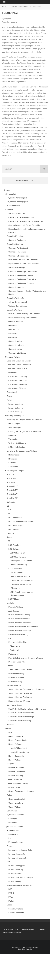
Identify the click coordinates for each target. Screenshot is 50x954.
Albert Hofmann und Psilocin (20, 670)
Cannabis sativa (15, 349)
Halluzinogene (14, 455)
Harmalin (10, 533)
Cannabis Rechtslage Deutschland (22, 271)
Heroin (9, 732)
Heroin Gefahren (15, 744)
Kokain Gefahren (15, 408)
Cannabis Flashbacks (17, 252)
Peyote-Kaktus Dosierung (19, 615)
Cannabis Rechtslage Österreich (22, 279)
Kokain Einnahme (15, 404)
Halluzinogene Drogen (14, 471)
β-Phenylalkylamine (16, 447)
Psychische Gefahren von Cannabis (23, 264)
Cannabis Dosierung (17, 240)
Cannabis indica (15, 341)
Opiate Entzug (14, 787)
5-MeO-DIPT (12, 490)
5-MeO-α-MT (12, 498)
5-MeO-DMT (12, 494)
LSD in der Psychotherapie (21, 580)
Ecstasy (10, 846)
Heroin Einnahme (15, 736)
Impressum (15, 947)
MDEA (11, 901)
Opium (9, 795)
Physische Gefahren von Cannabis (23, 260)
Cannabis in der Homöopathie (21, 217)
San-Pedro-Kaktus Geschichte (21, 713)
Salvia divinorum (14, 685)
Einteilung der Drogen (14, 416)
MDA (10, 897)
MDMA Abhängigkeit (16, 866)
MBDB (11, 893)
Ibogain (10, 537)
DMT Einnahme (15, 517)
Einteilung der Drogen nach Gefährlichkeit (24, 420)
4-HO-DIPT (11, 478)
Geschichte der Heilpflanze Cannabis (24, 225)
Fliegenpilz (15, 646)
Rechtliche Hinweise (25, 949)
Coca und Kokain (12, 357)
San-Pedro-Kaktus (14, 705)
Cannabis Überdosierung (18, 256)
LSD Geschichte (15, 569)
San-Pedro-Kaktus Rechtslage (21, 717)
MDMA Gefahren (15, 873)
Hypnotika (12, 459)
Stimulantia (13, 466)
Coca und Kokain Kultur (17, 369)
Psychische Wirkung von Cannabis (22, 318)
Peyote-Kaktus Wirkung (18, 634)
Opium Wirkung (14, 807)
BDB (10, 889)
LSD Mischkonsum (18, 557)
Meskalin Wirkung (15, 607)
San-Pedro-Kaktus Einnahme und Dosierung (27, 709)
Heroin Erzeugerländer (18, 740)
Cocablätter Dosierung (17, 376)
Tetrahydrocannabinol (17, 302)
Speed (9, 905)
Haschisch (12, 325)
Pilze (9, 638)
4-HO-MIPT (12, 482)
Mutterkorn (13, 654)
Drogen (7, 190)
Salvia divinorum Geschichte (20, 693)
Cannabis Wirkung (14, 310)
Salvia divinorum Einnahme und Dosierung (26, 689)
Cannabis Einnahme (15, 236)
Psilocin (10, 666)
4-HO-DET (11, 474)
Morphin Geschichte (16, 772)
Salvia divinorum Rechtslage (20, 697)
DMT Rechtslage (15, 525)
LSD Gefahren (14, 549)
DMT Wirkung (14, 529)
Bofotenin (11, 502)
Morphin (10, 764)
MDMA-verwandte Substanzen (20, 885)
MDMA (10, 862)
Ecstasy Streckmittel (16, 854)
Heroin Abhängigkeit (18, 748)
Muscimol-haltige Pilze (17, 642)
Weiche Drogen (14, 427)
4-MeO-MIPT (12, 486)
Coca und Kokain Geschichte (19, 365)
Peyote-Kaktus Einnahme (19, 619)
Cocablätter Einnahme (17, 380)
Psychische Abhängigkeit (17, 202)
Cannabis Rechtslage (16, 267)
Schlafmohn (12, 811)
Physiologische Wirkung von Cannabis (24, 314)
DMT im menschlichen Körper (20, 521)
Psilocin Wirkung (15, 681)
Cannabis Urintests (16, 287)
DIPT (9, 510)
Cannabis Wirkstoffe (15, 298)
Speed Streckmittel (16, 913)
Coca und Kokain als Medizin (19, 361)
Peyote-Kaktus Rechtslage (19, 630)
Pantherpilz (14, 650)
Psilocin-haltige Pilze (17, 662)
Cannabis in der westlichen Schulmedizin (25, 221)
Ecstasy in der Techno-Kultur (20, 850)
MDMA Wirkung (14, 881)
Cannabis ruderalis (16, 345)
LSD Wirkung (13, 599)
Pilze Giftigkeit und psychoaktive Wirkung (25, 658)
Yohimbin (11, 724)
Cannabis (9, 209)
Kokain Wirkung (15, 412)
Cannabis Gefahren (15, 244)
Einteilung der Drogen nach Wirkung (22, 451)
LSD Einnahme (14, 545)
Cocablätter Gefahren (17, 384)
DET (9, 506)
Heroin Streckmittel (16, 756)
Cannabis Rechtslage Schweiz (21, 283)
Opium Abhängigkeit (16, 799)
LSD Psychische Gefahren (21, 561)
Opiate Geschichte (14, 779)
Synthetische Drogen (14, 826)
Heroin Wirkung (14, 760)
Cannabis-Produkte (15, 322)
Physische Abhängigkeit (17, 198)
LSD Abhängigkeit (17, 553)
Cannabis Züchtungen (17, 353)
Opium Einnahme (15, 803)
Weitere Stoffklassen (17, 443)
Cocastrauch (12, 392)
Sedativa (12, 463)
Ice (9, 838)
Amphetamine (13, 830)
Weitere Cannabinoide (17, 306)
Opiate (8, 728)
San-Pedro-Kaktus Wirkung (19, 721)
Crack (9, 396)
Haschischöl (13, 329)
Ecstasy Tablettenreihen (18, 858)
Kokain (10, 400)
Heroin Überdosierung (19, 752)
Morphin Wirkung (15, 775)
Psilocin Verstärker (16, 677)
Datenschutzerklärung (31, 947)
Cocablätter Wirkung (17, 388)
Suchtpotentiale (13, 205)
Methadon (12, 822)
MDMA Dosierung (15, 870)
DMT (9, 514)
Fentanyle (12, 819)
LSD (8, 541)
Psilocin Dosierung (16, 674)
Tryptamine (13, 439)
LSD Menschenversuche (20, 584)
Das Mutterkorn (16, 572)
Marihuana (12, 333)
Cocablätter (12, 372)
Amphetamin (13, 834)
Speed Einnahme (15, 909)
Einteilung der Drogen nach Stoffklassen (24, 431)
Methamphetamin (15, 842)
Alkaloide (12, 435)
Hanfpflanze (12, 337)
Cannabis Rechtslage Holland (20, 275)
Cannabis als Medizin (16, 213)
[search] (44, 169)
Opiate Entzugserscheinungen (21, 791)
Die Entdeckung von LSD (20, 576)
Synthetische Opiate (15, 815)
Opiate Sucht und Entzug (17, 783)
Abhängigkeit (10, 194)
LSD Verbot (15, 588)
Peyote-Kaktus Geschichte (19, 623)
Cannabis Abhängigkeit (18, 248)
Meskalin (10, 603)
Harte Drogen (14, 423)
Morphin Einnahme (16, 768)
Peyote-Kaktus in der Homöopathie (23, 626)
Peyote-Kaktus (13, 611)
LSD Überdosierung (18, 565)
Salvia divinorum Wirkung (19, 701)
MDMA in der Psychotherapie (20, 877)
